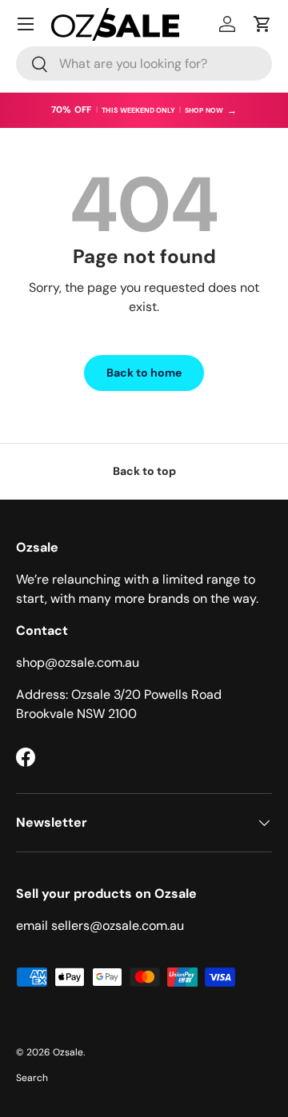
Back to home (144, 372)
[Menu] (25, 24)
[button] (262, 24)
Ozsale (68, 1052)
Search (32, 1077)
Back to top (144, 471)
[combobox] (144, 63)
